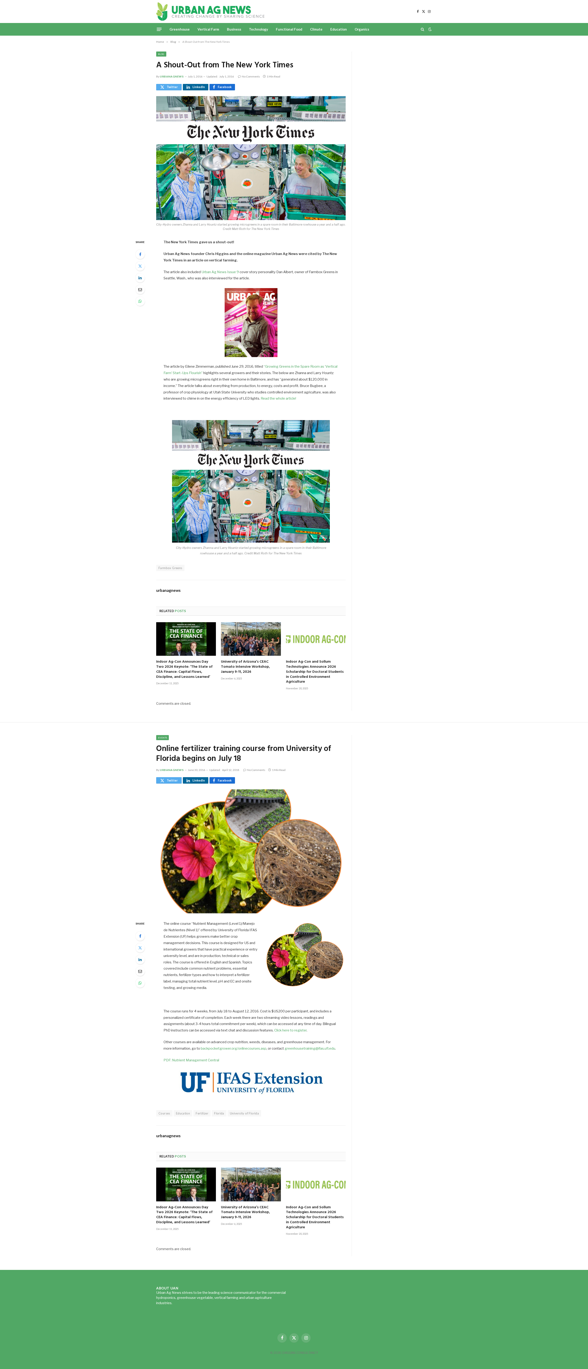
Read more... (182, 1303)
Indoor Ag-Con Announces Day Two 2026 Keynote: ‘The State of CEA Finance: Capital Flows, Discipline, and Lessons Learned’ (184, 669)
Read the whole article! (278, 398)
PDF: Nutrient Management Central (191, 1060)
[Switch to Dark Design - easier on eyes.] (429, 29)
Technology (258, 29)
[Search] (422, 29)
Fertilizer (202, 1113)
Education (338, 29)
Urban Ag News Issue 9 (220, 272)
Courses (164, 1113)
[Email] (140, 289)
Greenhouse (180, 29)
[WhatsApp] (140, 301)
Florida (219, 1113)
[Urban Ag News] (210, 11)
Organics (362, 29)
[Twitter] (140, 266)
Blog (161, 54)
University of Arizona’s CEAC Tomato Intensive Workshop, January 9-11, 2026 (245, 666)
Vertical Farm (208, 29)
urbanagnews (172, 76)
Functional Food (289, 29)
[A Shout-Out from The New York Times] (251, 158)
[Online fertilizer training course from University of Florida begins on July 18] (251, 851)
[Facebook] (140, 254)
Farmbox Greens (170, 568)
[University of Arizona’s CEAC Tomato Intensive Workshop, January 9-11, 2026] (251, 639)
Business (234, 29)
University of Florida (244, 1113)
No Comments (251, 76)
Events (162, 737)
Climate (316, 29)
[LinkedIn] (140, 277)
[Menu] (159, 29)
